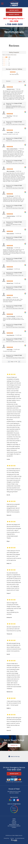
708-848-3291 (15, 24)
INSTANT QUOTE (14, 10)
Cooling (14, 821)
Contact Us (14, 745)
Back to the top (15, 756)
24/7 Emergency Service (14, 826)
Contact (14, 827)
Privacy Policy (6, 838)
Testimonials (14, 32)
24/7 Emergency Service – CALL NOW (14, 20)
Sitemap (12, 838)
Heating (14, 823)
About (14, 820)
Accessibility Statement (19, 838)
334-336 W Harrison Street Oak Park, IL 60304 (14, 792)
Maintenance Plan (14, 824)
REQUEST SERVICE (14, 14)
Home (14, 819)
